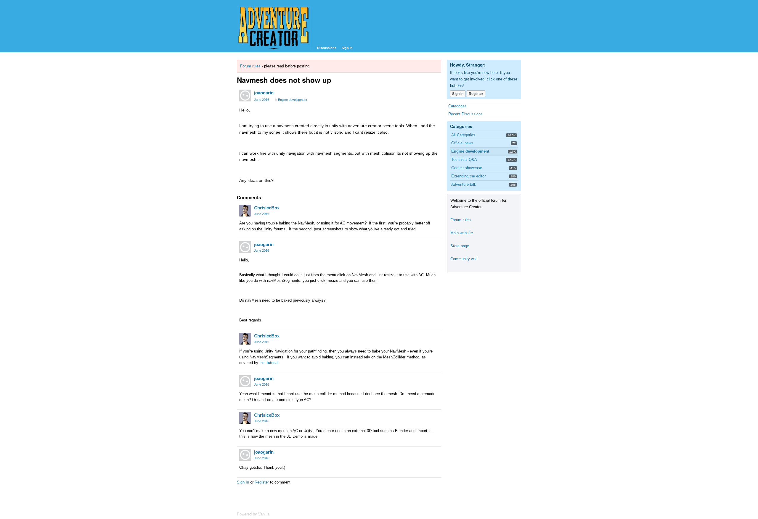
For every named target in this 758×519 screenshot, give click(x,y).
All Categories (463, 135)
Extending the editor (468, 176)
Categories (457, 106)
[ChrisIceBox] (245, 210)
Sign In (347, 48)
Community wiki (464, 259)
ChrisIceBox (267, 207)
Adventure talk (463, 184)
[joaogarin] (245, 95)
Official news (462, 143)
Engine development (292, 99)
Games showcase (466, 168)
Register (262, 482)
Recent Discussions (465, 114)
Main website (461, 233)
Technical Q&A (464, 159)
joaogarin (264, 92)
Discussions (326, 48)
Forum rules (250, 66)
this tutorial (268, 362)
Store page (459, 246)
